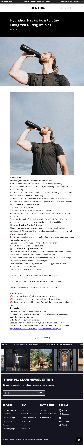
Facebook (66, 414)
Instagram (66, 410)
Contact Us (25, 429)
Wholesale (44, 410)
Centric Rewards (9, 410)
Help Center (25, 410)
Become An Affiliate (48, 414)
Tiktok (64, 425)
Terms (23, 425)
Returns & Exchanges (29, 414)
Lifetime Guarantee (28, 418)
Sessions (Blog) (9, 429)
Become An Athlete (48, 418)
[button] (6, 7)
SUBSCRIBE (37, 393)
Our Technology (9, 418)
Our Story (7, 414)
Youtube (65, 421)
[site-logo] (38, 8)
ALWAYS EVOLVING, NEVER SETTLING (31, 345)
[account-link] (66, 7)
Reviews (6, 425)
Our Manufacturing (10, 421)
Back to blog (43, 338)
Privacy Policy (26, 421)
